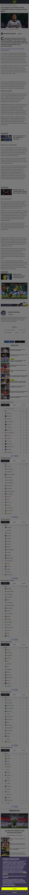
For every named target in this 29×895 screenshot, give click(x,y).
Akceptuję (14, 888)
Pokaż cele (14, 892)
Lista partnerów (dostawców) (9, 885)
